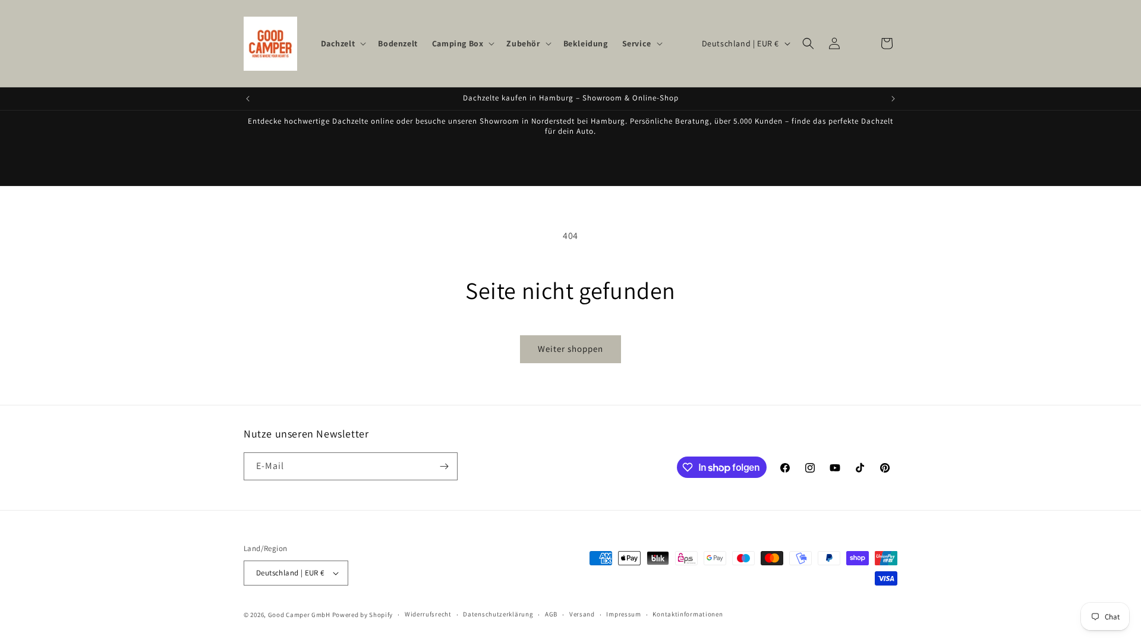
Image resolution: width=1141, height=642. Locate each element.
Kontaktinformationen (688, 614)
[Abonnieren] (444, 466)
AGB (551, 614)
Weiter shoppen (570, 348)
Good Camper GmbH (299, 614)
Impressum (623, 614)
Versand (582, 614)
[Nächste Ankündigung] (893, 98)
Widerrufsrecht (428, 614)
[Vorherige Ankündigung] (248, 98)
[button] (342, 43)
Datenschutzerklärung (498, 614)
